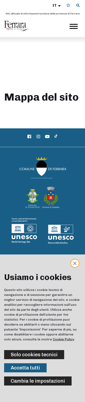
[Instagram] (38, 136)
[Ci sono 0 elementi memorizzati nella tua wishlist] (68, 5)
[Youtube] (47, 136)
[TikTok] (56, 136)
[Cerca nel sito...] (78, 6)
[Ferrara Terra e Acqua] (18, 26)
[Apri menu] (74, 26)
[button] (57, 5)
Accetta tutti (25, 368)
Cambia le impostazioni (38, 381)
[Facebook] (29, 136)
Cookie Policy (63, 339)
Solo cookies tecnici (34, 354)
